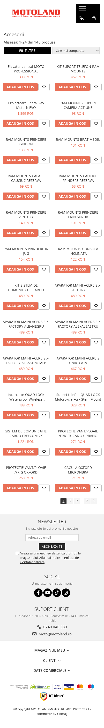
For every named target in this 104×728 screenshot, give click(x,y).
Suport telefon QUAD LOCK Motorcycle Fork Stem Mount (78, 397)
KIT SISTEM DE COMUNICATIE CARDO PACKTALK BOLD (26, 287)
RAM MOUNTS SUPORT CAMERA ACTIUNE (78, 105)
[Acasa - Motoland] (36, 13)
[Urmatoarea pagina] (93, 501)
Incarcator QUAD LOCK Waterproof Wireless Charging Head (26, 397)
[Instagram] (66, 592)
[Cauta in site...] (81, 28)
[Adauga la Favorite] (44, 87)
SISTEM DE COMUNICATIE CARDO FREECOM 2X (26, 433)
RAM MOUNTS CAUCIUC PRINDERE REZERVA (78, 178)
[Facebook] (38, 592)
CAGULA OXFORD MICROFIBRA (78, 469)
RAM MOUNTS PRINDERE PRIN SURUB (78, 214)
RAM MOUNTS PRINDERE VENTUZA (26, 214)
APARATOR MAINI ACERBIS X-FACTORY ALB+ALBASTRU (78, 324)
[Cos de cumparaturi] (94, 18)
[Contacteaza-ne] (81, 18)
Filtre (29, 50)
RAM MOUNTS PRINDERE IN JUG (26, 251)
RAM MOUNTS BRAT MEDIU (78, 139)
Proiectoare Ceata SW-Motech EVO (26, 105)
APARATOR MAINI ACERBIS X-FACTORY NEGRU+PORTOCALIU (78, 287)
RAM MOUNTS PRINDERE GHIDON (26, 141)
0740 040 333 (54, 626)
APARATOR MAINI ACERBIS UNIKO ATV (78, 360)
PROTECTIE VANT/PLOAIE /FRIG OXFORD (26, 469)
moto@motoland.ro (55, 634)
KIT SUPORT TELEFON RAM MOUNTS (78, 68)
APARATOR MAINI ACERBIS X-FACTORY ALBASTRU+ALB (26, 360)
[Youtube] (47, 592)
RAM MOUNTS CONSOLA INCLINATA (78, 251)
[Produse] (83, 9)
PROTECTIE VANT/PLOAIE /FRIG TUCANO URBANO (78, 433)
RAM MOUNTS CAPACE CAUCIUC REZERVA (26, 178)
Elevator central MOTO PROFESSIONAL (26, 68)
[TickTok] (56, 592)
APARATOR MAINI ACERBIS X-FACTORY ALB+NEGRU (26, 324)
